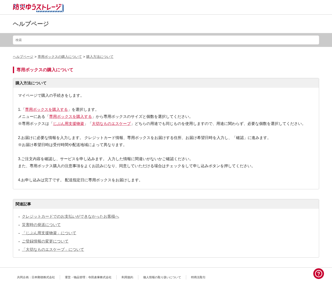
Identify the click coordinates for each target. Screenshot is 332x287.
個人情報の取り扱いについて (162, 277)
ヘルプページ (31, 23)
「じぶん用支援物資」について (49, 233)
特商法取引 (198, 277)
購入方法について (100, 57)
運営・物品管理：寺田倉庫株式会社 (88, 277)
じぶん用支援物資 (68, 124)
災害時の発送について (41, 225)
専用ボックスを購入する (46, 109)
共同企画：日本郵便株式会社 (36, 277)
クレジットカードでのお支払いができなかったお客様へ (70, 216)
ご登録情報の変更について (45, 241)
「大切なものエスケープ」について (53, 249)
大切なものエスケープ (111, 124)
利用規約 (127, 277)
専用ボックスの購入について (60, 57)
